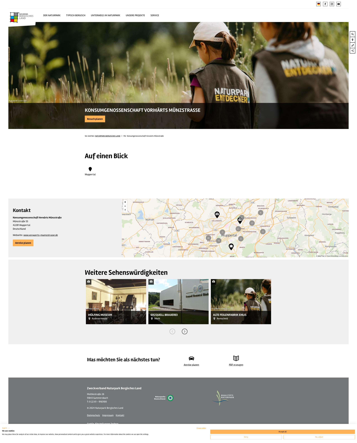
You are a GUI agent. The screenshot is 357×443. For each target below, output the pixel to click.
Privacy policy (201, 428)
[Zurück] (172, 331)
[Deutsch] (318, 4)
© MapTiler (320, 256)
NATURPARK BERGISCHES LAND (107, 136)
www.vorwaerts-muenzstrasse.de (40, 235)
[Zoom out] (125, 206)
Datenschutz (93, 415)
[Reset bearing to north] (125, 210)
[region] (235, 228)
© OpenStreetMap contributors (336, 256)
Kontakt (120, 415)
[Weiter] (184, 331)
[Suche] (352, 34)
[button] (325, 4)
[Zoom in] (125, 202)
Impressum (108, 415)
